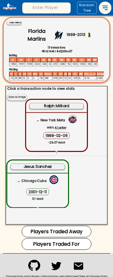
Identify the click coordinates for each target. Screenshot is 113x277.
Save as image (17, 97)
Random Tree (86, 8)
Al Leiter (60, 127)
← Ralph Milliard (14, 22)
